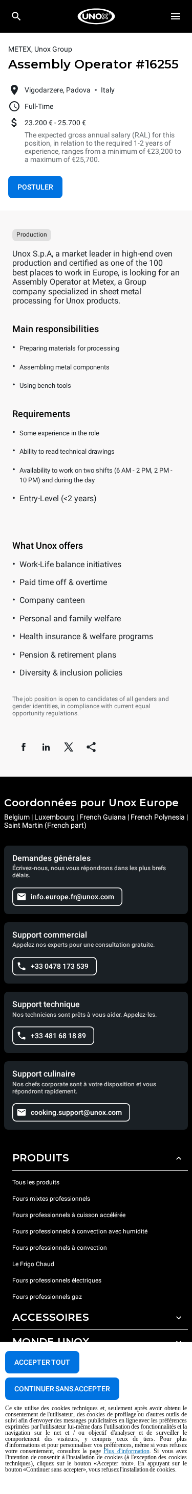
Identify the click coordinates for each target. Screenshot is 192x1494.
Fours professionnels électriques (56, 1280)
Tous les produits (35, 1182)
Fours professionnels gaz (47, 1296)
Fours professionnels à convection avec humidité (79, 1231)
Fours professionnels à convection (59, 1247)
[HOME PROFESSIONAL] (96, 16)
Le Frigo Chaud (33, 1264)
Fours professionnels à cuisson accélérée (68, 1215)
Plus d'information (126, 1451)
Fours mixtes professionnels (51, 1198)
